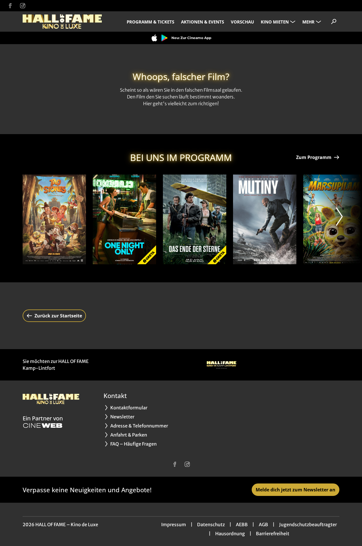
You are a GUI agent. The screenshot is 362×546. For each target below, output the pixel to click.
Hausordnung (230, 533)
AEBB (242, 524)
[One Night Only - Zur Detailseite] (124, 219)
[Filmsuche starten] (333, 21)
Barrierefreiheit (272, 533)
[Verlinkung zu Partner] (221, 365)
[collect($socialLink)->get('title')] (10, 5)
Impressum (173, 524)
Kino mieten (275, 22)
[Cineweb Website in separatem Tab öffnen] (43, 425)
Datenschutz (211, 524)
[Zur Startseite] (62, 21)
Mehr (308, 22)
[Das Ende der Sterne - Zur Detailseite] (194, 219)
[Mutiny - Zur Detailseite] (264, 219)
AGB (263, 524)
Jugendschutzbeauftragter (308, 524)
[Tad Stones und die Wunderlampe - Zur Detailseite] (54, 219)
